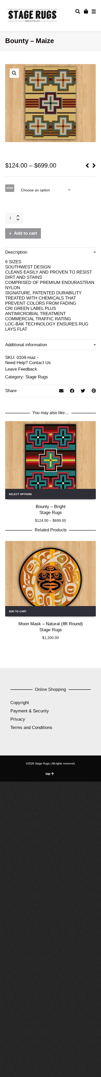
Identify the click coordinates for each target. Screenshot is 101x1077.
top (48, 774)
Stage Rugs (36, 376)
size (9, 187)
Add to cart (25, 233)
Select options (20, 494)
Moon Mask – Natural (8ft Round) (50, 623)
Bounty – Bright (51, 506)
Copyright (19, 702)
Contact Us (40, 362)
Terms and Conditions (31, 727)
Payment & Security (29, 710)
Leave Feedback (21, 369)
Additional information (26, 344)
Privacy (17, 719)
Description (16, 252)
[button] (14, 73)
